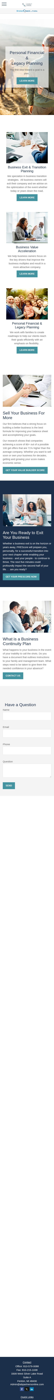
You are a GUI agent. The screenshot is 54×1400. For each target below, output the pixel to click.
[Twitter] (27, 1389)
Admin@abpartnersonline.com (27, 1384)
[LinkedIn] (32, 1389)
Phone (6, 744)
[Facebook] (22, 1389)
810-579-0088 (31, 1366)
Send (9, 785)
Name (6, 709)
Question (8, 761)
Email (6, 727)
